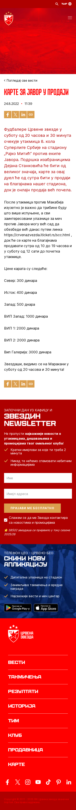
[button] (70, 18)
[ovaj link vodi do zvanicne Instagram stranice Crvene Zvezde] (28, 782)
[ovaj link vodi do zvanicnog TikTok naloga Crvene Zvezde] (48, 782)
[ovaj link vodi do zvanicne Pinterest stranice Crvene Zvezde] (58, 782)
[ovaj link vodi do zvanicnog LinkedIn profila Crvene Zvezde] (68, 782)
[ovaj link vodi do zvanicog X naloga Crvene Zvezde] (17, 782)
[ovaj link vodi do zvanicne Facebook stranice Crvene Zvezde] (7, 782)
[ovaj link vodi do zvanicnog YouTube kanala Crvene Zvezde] (38, 782)
